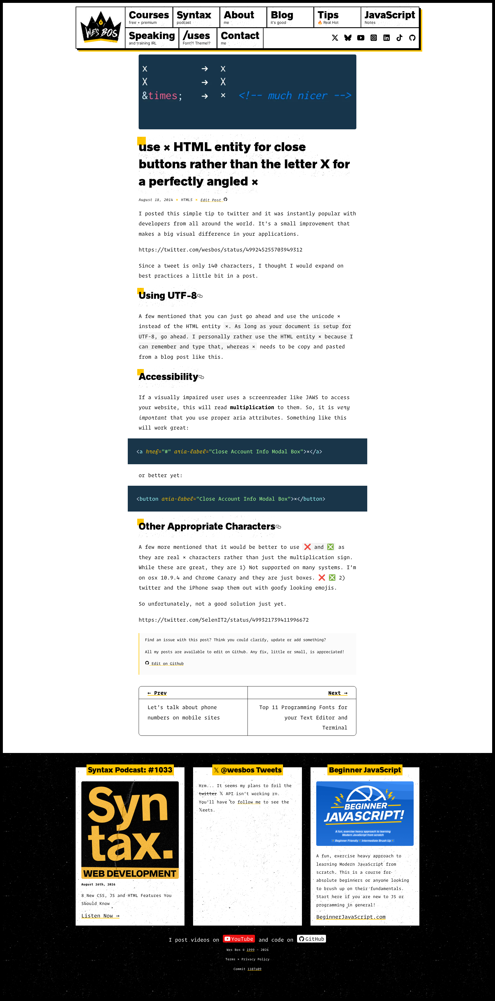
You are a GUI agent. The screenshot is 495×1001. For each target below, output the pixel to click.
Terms (230, 959)
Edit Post (212, 200)
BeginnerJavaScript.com (351, 916)
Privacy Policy (255, 959)
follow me (249, 801)
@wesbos (237, 770)
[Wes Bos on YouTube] (360, 38)
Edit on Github (166, 663)
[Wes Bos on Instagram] (373, 38)
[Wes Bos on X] (335, 38)
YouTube (242, 938)
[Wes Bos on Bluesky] (347, 38)
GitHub (314, 938)
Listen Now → (100, 915)
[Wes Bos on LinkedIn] (386, 38)
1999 (251, 949)
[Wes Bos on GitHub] (412, 38)
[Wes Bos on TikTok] (399, 38)
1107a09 (254, 969)
